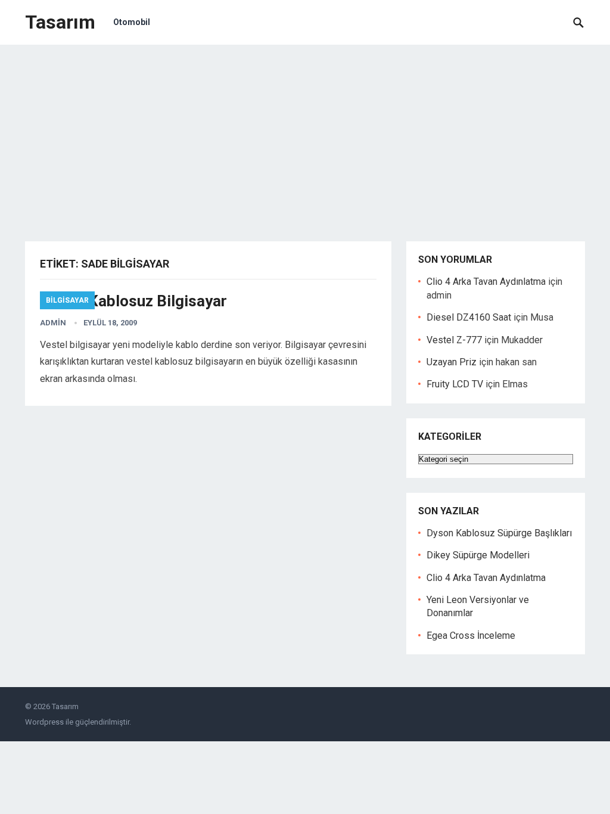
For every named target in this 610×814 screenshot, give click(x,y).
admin (53, 322)
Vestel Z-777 (454, 340)
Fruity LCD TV (455, 384)
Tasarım (60, 22)
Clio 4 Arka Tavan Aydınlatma (486, 281)
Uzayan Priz (452, 362)
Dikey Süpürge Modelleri (478, 555)
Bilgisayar (67, 300)
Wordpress (44, 721)
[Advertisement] (305, 134)
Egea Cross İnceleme (471, 635)
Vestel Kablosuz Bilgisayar (133, 301)
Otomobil (131, 22)
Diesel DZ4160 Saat (469, 317)
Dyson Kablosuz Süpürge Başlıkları (499, 533)
